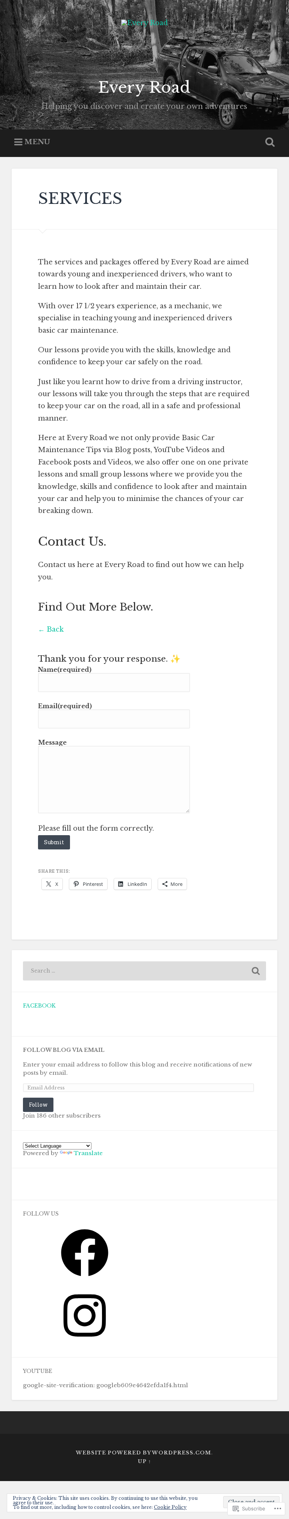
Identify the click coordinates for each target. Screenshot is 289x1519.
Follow (38, 1104)
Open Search (269, 142)
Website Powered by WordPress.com (143, 1453)
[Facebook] (84, 1278)
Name (64, 669)
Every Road (144, 87)
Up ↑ (144, 1461)
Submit (54, 842)
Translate (88, 1153)
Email (65, 706)
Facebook (39, 1006)
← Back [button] (51, 629)
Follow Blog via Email (64, 1050)
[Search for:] (144, 970)
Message (52, 742)
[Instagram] (84, 1341)
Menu (37, 142)
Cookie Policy (170, 1507)
